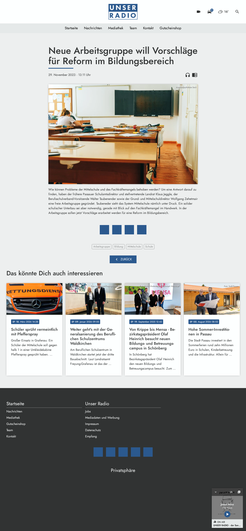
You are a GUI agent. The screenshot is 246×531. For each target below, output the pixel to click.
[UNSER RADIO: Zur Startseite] (123, 12)
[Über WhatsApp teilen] (129, 229)
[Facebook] (18, 12)
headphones (187, 75)
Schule (149, 246)
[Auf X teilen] (117, 229)
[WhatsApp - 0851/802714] (41, 12)
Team (133, 28)
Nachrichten (93, 28)
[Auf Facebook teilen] (104, 229)
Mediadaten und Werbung (102, 417)
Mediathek (115, 28)
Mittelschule (134, 246)
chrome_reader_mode (194, 75)
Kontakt (148, 28)
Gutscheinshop (170, 28)
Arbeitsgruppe (101, 246)
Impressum (92, 424)
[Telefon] (34, 12)
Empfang (91, 436)
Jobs (88, 411)
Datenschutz (93, 430)
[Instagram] (26, 12)
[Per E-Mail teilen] (141, 229)
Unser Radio (97, 404)
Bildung (118, 246)
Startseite (71, 28)
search (237, 11)
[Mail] (10, 12)
